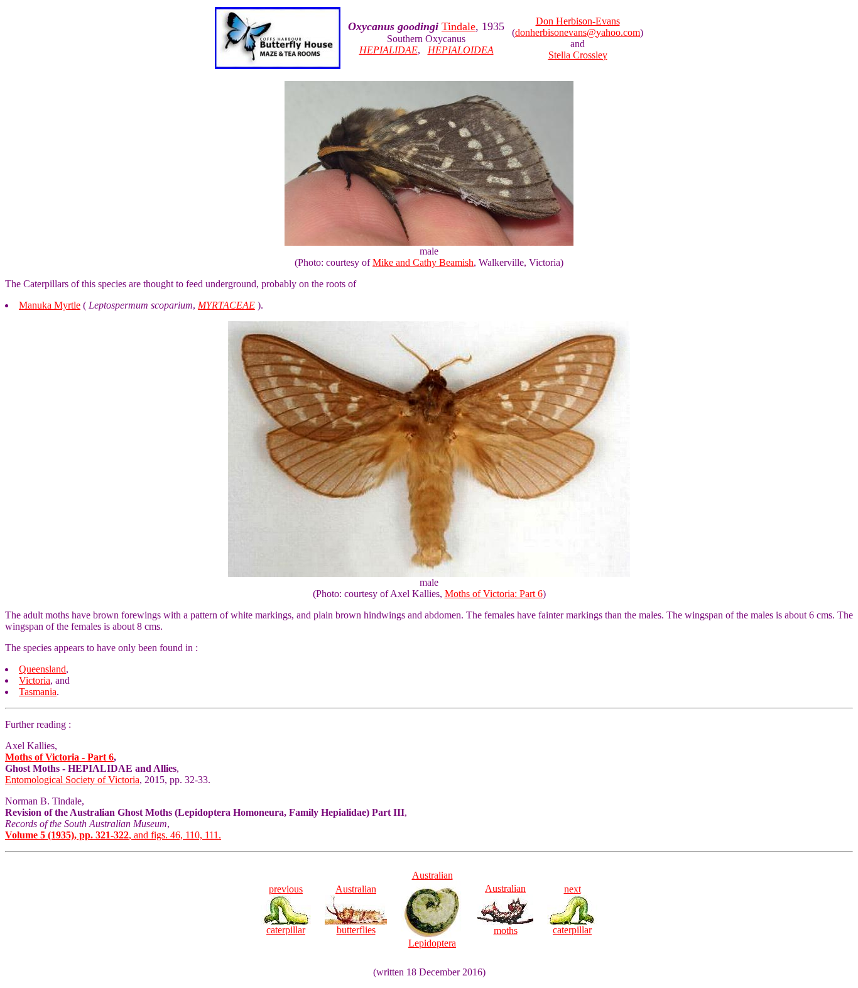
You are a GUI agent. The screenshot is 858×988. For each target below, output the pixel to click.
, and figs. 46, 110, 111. (113, 835)
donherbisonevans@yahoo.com (577, 32)
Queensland (42, 669)
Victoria (34, 680)
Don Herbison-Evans (578, 21)
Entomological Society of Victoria (72, 779)
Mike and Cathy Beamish (423, 262)
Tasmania (38, 691)
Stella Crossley (577, 55)
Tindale (458, 26)
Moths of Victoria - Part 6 (59, 757)
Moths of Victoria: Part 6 (494, 593)
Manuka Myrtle (49, 305)
